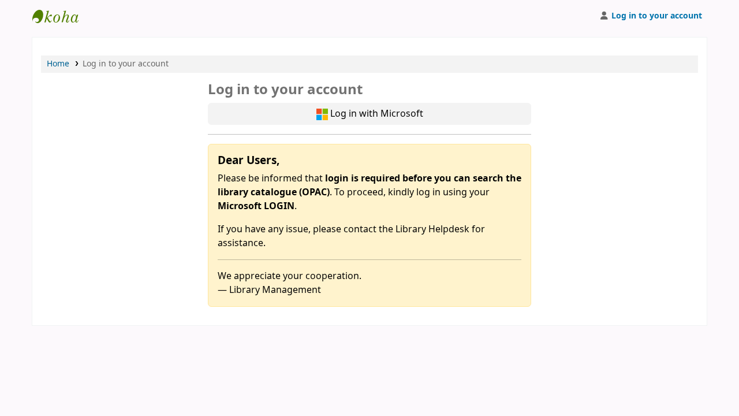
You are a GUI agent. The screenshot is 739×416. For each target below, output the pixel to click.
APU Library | (61, 16)
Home (58, 64)
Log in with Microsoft (375, 114)
